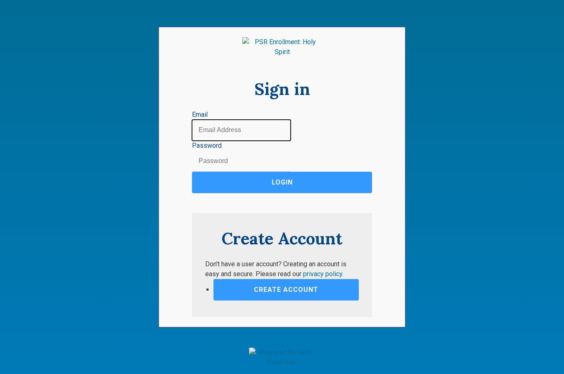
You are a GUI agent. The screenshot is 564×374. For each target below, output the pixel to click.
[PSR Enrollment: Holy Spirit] (282, 47)
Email (200, 114)
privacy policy (322, 274)
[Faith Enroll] (282, 357)
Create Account (286, 290)
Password (207, 145)
